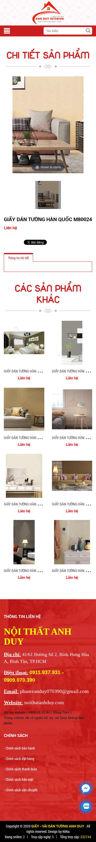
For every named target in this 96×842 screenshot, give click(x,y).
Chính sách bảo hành (20, 748)
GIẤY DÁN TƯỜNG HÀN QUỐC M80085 (30, 570)
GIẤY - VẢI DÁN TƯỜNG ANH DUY (58, 826)
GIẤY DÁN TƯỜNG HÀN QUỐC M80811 (30, 437)
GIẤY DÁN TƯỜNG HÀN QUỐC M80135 (30, 371)
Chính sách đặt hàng (20, 758)
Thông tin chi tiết (18, 258)
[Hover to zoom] (48, 124)
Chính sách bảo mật (19, 779)
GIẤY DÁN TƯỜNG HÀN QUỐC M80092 (30, 504)
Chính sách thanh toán (21, 769)
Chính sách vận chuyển (22, 789)
